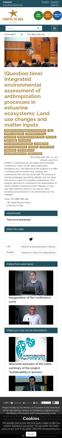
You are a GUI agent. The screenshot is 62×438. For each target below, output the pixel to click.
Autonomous (10, 150)
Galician (54, 5)
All (21, 34)
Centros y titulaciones (14, 134)
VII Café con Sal (47, 147)
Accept (31, 434)
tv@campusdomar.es (13, 5)
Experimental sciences (35, 134)
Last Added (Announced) (15, 154)
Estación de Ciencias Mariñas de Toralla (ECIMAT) (25, 130)
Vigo (50, 130)
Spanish (54, 2)
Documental (10, 137)
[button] (31, 229)
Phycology (51, 137)
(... (50, 34)
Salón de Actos (35, 154)
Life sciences (24, 140)
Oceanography (41, 144)
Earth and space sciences (15, 147)
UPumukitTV (10, 34)
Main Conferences (26, 150)
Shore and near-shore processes (18, 144)
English (45, 2)
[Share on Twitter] (31, 240)
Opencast (33, 147)
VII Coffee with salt (36, 34)
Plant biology (10, 140)
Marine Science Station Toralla (31, 137)
